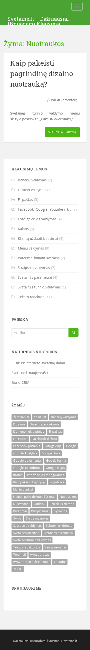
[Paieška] (73, 332)
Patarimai (20, 511)
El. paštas (25, 199)
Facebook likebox (44, 439)
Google (71, 446)
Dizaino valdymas (32, 189)
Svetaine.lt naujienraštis (31, 372)
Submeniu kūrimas (59, 525)
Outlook (39, 504)
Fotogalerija (53, 446)
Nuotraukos (68, 497)
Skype (17, 518)
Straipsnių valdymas (34, 267)
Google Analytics (25, 453)
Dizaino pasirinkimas (44, 424)
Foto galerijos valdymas (37, 219)
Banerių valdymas (32, 180)
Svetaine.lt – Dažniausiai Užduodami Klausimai (38, 20)
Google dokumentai (27, 460)
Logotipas (57, 482)
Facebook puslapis (26, 446)
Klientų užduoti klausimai (38, 238)
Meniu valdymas (31, 248)
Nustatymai (21, 504)
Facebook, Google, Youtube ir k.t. (45, 209)
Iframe (17, 475)
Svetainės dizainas (26, 533)
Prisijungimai (40, 511)
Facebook (20, 439)
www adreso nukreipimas (31, 562)
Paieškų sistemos (62, 504)
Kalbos (23, 228)
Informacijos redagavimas (45, 475)
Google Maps (55, 468)
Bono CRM (20, 382)
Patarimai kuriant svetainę (39, 258)
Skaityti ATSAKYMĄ (62, 132)
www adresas (39, 554)
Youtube (60, 562)
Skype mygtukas (37, 518)
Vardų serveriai (55, 547)
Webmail (19, 554)
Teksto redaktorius (33, 296)
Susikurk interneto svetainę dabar (38, 363)
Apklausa (40, 417)
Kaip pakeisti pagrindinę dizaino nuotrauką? (41, 73)
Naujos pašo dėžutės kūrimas (34, 497)
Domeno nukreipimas (28, 431)
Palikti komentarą (64, 100)
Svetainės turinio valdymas (39, 287)
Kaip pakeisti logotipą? (29, 482)
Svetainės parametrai (35, 277)
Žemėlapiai (21, 417)
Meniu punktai (23, 489)
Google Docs (51, 453)
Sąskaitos (60, 511)
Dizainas (19, 424)
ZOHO (17, 569)
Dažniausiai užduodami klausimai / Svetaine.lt (45, 641)
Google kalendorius (27, 468)
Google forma (56, 460)
